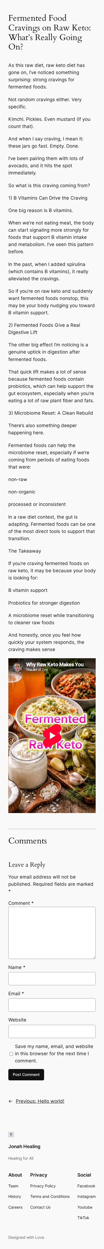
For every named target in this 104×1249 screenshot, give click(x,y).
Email (16, 993)
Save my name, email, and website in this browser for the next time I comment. (54, 1054)
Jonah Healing (24, 1146)
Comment (21, 903)
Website (17, 1020)
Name (17, 967)
